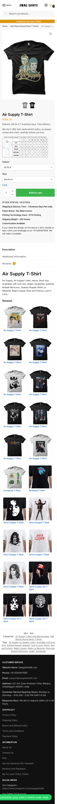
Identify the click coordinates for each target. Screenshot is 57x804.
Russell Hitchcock (19, 651)
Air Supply (13, 642)
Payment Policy (10, 736)
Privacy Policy (9, 715)
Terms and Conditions (13, 731)
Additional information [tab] (14, 256)
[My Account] (46, 5)
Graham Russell (14, 645)
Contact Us (7, 752)
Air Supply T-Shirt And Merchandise (32, 636)
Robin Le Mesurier (36, 648)
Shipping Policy (10, 720)
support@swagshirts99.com (23, 678)
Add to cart (35, 192)
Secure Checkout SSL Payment (17, 763)
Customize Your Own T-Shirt (28, 21)
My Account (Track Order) (15, 774)
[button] (51, 5)
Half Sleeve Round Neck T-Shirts (24, 26)
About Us (7, 747)
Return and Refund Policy (15, 725)
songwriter (41, 651)
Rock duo (50, 648)
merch (47, 645)
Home (4, 26)
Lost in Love (37, 645)
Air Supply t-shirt (27, 642)
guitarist (26, 645)
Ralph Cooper (20, 648)
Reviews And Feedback (14, 768)
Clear (4, 185)
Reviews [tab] (8, 263)
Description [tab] (8, 249)
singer (32, 651)
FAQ (4, 758)
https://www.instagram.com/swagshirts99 (23, 788)
